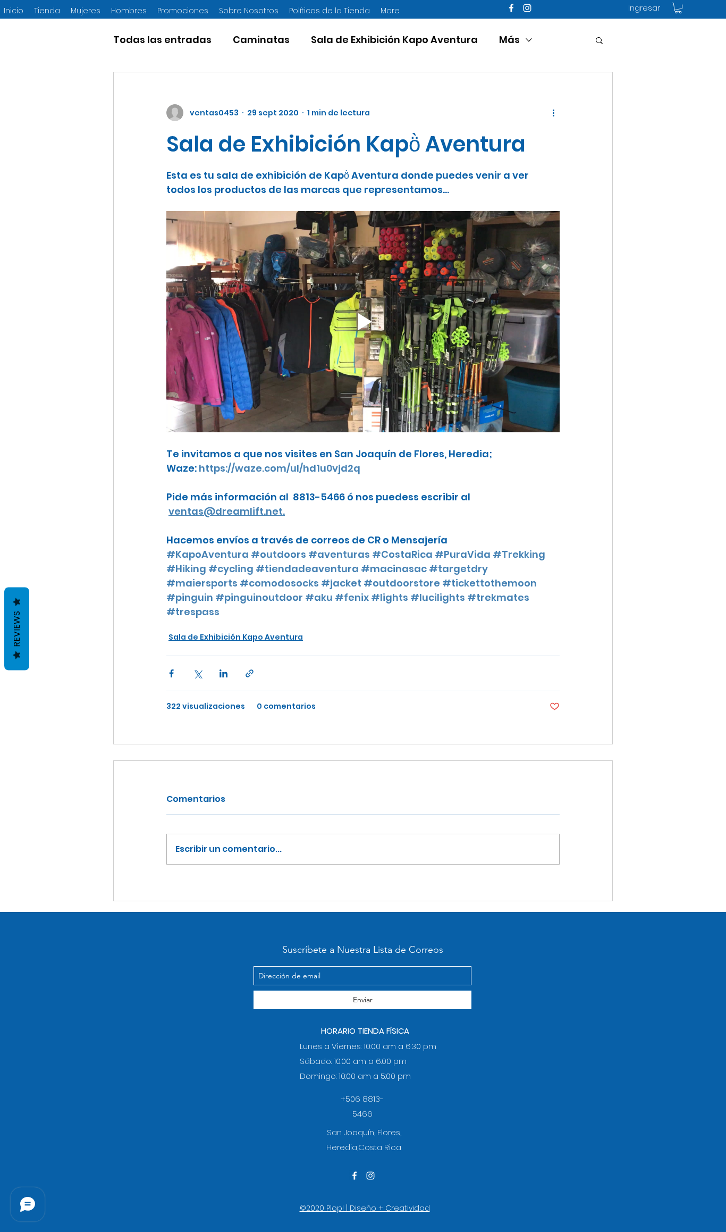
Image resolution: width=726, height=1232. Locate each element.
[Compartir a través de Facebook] (171, 673)
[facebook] (511, 8)
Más (509, 39)
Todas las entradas (162, 39)
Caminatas (261, 39)
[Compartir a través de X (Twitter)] (197, 673)
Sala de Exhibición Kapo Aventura (394, 39)
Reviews (17, 628)
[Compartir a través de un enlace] (249, 673)
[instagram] (527, 8)
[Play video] (363, 321)
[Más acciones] (553, 112)
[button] (678, 8)
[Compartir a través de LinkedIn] (223, 673)
